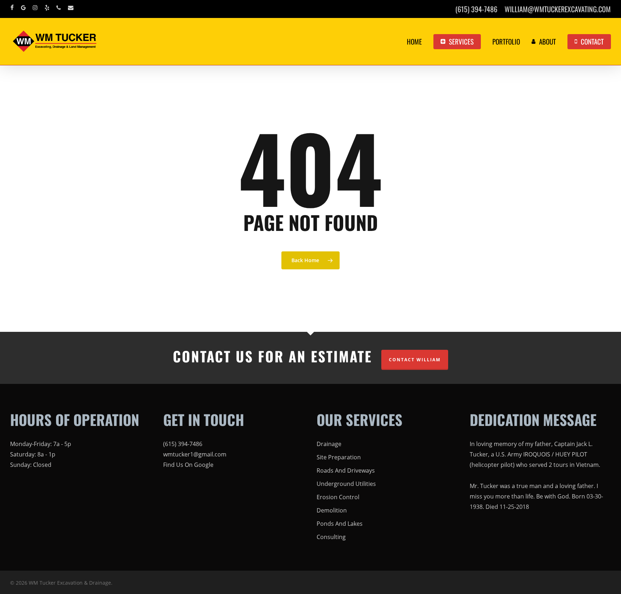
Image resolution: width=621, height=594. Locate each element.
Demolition (332, 510)
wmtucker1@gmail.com (194, 454)
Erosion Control (338, 497)
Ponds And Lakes (340, 524)
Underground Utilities (346, 484)
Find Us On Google (188, 465)
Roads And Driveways (346, 470)
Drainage (329, 444)
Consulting (331, 537)
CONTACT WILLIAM (415, 360)
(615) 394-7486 (182, 444)
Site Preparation (339, 457)
